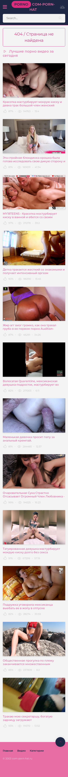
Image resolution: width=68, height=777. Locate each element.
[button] (5, 7)
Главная (8, 750)
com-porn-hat (34, 7)
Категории (37, 750)
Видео (21, 750)
